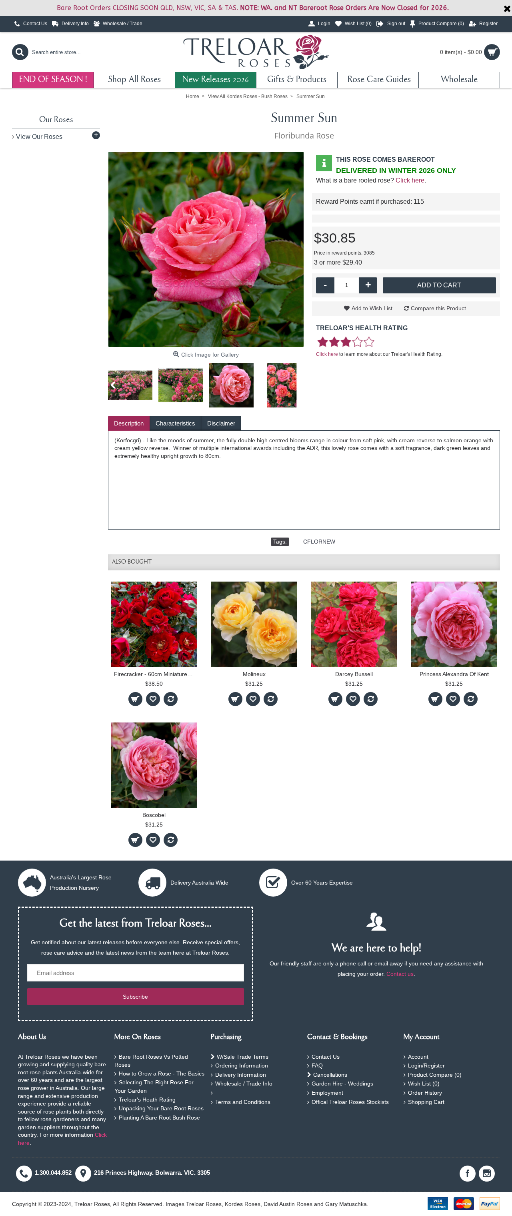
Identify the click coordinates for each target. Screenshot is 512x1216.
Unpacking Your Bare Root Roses (161, 1108)
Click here (410, 180)
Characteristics (175, 423)
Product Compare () (435, 1075)
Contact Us (326, 1056)
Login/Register (426, 1065)
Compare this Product (438, 308)
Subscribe (135, 996)
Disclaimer (221, 423)
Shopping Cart (426, 1102)
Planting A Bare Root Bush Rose (159, 1117)
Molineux (254, 674)
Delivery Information (240, 1075)
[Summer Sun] (206, 249)
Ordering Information (241, 1065)
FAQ (317, 1065)
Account (418, 1056)
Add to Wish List (372, 308)
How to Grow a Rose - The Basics (161, 1073)
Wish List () (424, 1083)
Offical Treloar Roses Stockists (350, 1102)
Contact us (400, 974)
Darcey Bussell (354, 674)
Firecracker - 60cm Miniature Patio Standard (155, 674)
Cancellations (330, 1075)
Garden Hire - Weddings (342, 1083)
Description (129, 423)
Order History (425, 1093)
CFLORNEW (319, 541)
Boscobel (154, 815)
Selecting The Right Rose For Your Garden (154, 1086)
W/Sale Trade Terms (242, 1056)
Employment (327, 1093)
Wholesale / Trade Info (243, 1083)
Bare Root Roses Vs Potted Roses (151, 1060)
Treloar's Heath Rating (147, 1099)
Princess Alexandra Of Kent (454, 674)
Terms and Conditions (242, 1102)
